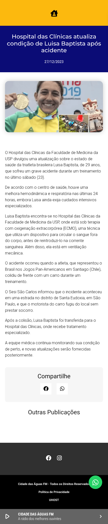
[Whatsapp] (95, 482)
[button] (45, 388)
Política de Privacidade (53, 492)
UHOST (54, 500)
